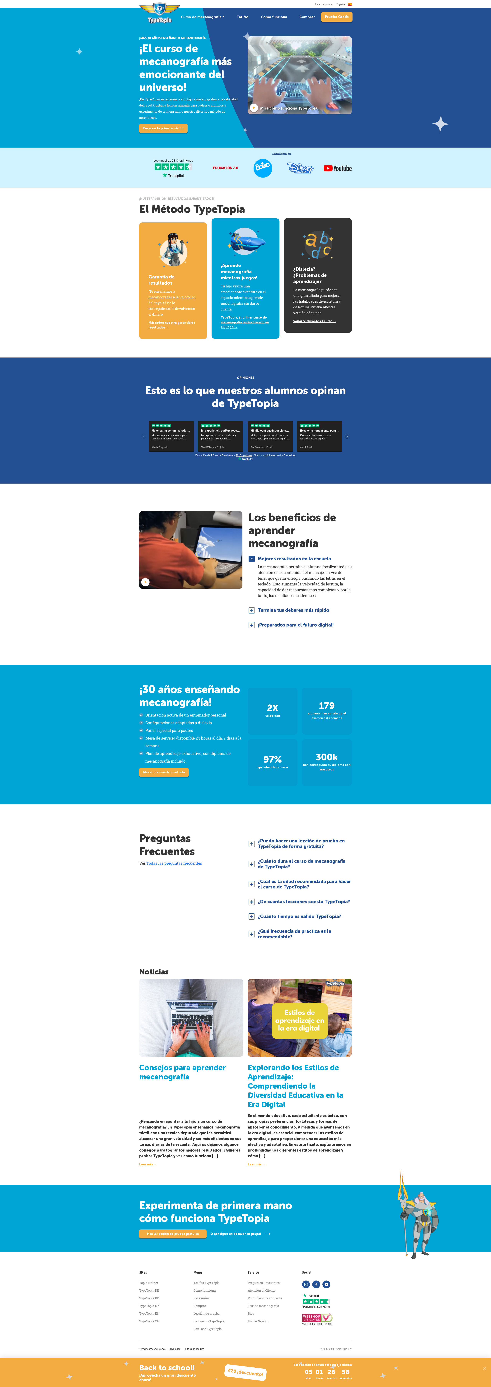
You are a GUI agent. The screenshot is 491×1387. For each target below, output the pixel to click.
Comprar (307, 17)
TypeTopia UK (149, 1306)
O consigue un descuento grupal (235, 1234)
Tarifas (243, 17)
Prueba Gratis (337, 17)
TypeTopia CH (149, 1321)
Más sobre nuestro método (164, 772)
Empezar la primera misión (163, 128)
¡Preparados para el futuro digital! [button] (296, 625)
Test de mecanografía (263, 1306)
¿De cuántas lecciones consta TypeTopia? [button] (304, 901)
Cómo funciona (274, 17)
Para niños (201, 1298)
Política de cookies (194, 1348)
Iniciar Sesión (258, 1321)
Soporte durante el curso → (314, 321)
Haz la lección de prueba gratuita (173, 1234)
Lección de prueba (207, 1313)
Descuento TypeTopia (209, 1321)
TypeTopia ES (149, 1313)
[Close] (484, 1368)
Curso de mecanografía (201, 17)
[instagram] (306, 1284)
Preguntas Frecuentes (264, 1283)
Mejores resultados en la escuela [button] (294, 558)
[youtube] (326, 1284)
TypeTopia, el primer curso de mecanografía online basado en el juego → (245, 322)
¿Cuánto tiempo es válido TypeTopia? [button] (299, 916)
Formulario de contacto (265, 1298)
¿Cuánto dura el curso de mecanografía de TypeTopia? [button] (301, 864)
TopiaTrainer (148, 1283)
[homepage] (160, 13)
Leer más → (148, 1164)
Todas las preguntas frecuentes (174, 863)
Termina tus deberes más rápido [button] (293, 610)
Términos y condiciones (152, 1348)
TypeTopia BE (149, 1298)
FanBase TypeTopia (208, 1329)
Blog (251, 1313)
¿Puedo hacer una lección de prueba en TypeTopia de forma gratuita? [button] (301, 843)
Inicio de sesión (323, 4)
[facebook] (316, 1284)
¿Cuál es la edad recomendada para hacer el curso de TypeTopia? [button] (304, 884)
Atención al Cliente (261, 1290)
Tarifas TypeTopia (207, 1283)
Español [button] (341, 4)
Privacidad (174, 1348)
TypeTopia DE (149, 1290)
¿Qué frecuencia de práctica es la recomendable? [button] (294, 934)
